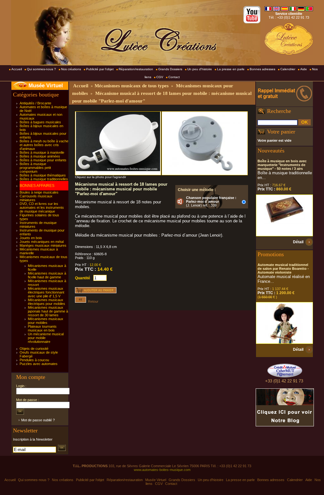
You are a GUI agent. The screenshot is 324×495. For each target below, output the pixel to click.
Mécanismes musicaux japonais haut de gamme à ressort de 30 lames (48, 311)
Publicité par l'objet (100, 69)
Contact (174, 77)
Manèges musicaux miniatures (43, 245)
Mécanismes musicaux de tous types (132, 85)
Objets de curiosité (34, 348)
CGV (159, 77)
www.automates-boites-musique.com (162, 470)
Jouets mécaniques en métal (42, 242)
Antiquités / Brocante (35, 103)
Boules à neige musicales (39, 192)
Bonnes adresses (262, 69)
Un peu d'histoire (199, 69)
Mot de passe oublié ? (38, 420)
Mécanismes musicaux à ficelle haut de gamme (47, 275)
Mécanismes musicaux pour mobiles (45, 321)
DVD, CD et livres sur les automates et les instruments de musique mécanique (42, 207)
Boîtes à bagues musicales (40, 122)
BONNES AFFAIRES (37, 185)
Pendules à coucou (34, 360)
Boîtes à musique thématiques (43, 175)
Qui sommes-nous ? (41, 69)
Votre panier (281, 131)
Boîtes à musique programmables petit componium (35, 167)
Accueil (16, 69)
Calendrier (287, 69)
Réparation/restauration (136, 69)
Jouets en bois (31, 238)
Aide (303, 69)
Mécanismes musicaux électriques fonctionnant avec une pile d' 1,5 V (46, 292)
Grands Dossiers (170, 69)
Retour (92, 301)
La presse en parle (231, 69)
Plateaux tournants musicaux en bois (42, 328)
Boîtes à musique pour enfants (43, 160)
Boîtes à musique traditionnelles (44, 179)
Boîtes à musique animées (40, 156)
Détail (298, 242)
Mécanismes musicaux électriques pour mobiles (46, 302)
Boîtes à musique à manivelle (42, 152)
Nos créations (71, 69)
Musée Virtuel (45, 86)
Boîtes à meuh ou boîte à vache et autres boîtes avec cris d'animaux (44, 145)
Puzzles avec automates (39, 364)
